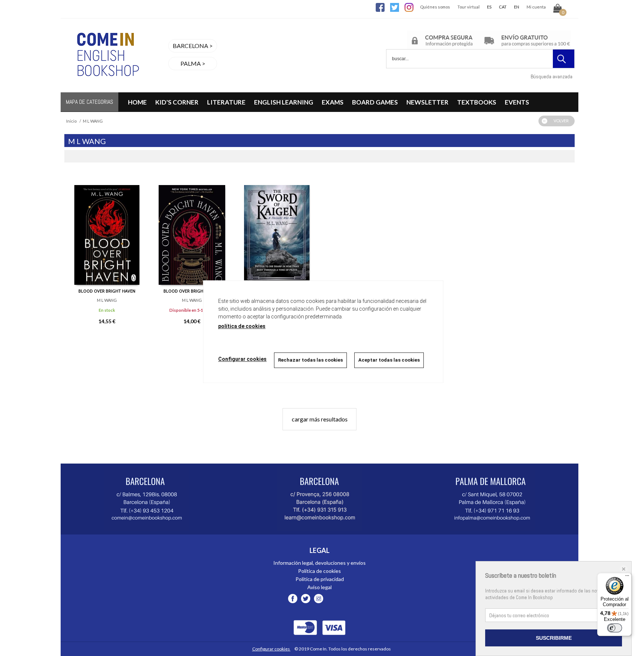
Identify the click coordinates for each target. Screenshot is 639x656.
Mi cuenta (536, 6)
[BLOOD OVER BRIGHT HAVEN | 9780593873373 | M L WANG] (192, 229)
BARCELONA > (193, 45)
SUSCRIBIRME (554, 638)
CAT (503, 6)
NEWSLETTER (427, 102)
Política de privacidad (319, 579)
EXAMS (333, 102)
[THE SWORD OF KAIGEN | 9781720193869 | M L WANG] (277, 229)
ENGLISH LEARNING (283, 102)
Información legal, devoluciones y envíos (319, 563)
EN (516, 6)
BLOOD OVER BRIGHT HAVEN (106, 291)
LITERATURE (226, 102)
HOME (137, 102)
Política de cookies (319, 571)
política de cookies (242, 326)
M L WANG (107, 300)
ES (489, 6)
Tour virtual (468, 6)
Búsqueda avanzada (551, 76)
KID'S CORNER (177, 102)
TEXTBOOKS (476, 102)
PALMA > (192, 63)
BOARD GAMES (375, 102)
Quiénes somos (435, 6)
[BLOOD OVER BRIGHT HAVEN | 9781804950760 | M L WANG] (107, 229)
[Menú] (627, 577)
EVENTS (517, 102)
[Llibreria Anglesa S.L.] (107, 88)
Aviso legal (319, 587)
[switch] (614, 627)
